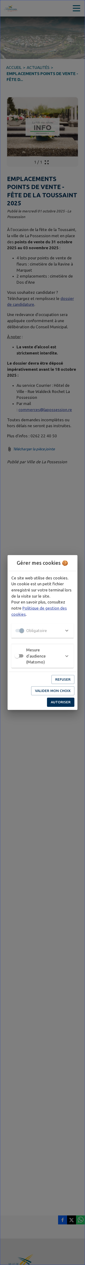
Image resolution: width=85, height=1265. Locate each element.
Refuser (63, 679)
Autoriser (61, 702)
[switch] (17, 655)
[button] (42, 630)
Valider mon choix (53, 691)
